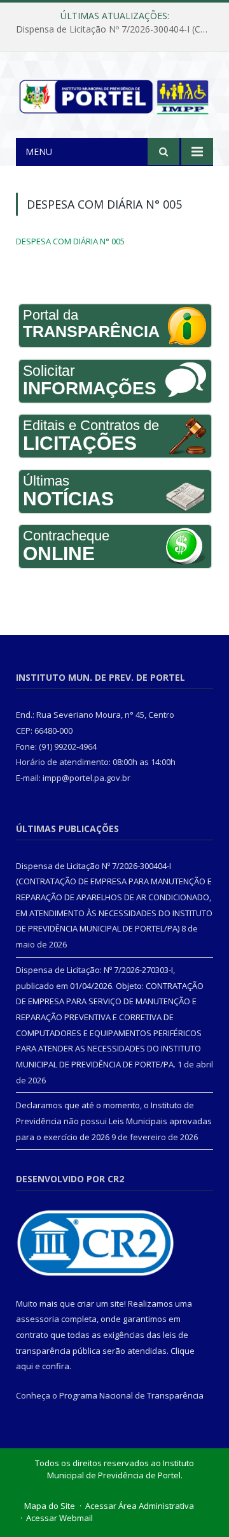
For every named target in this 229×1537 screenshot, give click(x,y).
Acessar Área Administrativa (139, 1505)
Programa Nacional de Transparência (131, 1395)
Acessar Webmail (59, 1518)
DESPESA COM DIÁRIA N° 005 (70, 241)
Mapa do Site (49, 1505)
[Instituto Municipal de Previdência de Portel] (114, 94)
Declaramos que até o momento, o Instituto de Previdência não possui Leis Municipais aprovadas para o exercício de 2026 (114, 1120)
